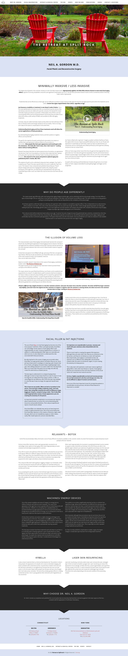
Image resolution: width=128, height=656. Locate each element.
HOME (38, 646)
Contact (88, 646)
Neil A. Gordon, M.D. (47, 646)
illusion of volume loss (74, 289)
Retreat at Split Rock (5, 2)
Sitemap (78, 652)
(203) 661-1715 (53, 634)
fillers (35, 345)
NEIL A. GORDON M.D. (64, 64)
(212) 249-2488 (86, 636)
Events (82, 646)
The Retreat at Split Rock (64, 45)
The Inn (76, 646)
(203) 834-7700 (35, 634)
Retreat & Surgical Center (64, 646)
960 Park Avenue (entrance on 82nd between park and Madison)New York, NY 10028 (85, 632)
